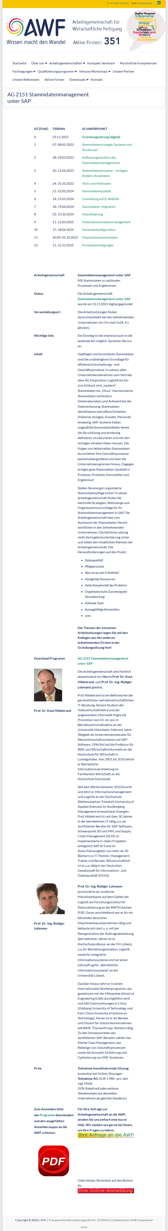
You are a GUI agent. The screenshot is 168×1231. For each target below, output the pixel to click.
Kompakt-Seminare (101, 63)
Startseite (19, 63)
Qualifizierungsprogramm (56, 71)
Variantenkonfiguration (98, 229)
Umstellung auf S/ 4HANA (100, 199)
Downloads (77, 79)
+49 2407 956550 (119, 3)
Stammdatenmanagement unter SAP (104, 299)
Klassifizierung (92, 214)
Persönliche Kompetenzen (138, 63)
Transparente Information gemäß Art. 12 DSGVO (80, 1220)
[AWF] (83, 11)
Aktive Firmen (54, 79)
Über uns (37, 63)
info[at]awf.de (144, 3)
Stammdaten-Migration (99, 206)
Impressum (146, 1220)
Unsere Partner (123, 71)
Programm (47, 1115)
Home (84, 1227)
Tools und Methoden (96, 183)
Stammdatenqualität (96, 191)
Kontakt (96, 79)
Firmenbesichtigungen (98, 245)
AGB (134, 1220)
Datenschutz (121, 1220)
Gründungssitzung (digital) (101, 137)
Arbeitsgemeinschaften (65, 63)
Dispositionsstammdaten (100, 237)
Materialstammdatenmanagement (106, 222)
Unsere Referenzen (25, 79)
